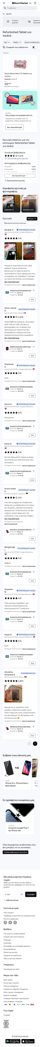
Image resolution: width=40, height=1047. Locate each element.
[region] (20, 204)
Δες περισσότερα (11, 282)
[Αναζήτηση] (5, 8)
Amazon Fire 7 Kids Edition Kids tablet (21, 387)
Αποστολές (7, 943)
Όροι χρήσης (8, 980)
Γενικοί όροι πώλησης (11, 983)
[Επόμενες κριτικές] (35, 743)
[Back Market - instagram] (5, 922)
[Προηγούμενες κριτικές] (29, 743)
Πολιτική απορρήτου (11, 986)
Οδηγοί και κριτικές (11, 952)
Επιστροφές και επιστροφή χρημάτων (17, 946)
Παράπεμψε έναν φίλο (11, 969)
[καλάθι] (35, 3)
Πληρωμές (7, 940)
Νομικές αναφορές (10, 995)
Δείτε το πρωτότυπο (28, 285)
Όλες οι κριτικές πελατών (13, 958)
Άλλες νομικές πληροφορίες (14, 992)
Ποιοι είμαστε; (9, 913)
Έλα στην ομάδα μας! (11, 919)
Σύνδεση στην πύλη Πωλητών (14, 937)
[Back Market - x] (15, 922)
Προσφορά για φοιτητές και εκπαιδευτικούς (19, 916)
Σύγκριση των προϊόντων (12, 955)
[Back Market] (20, 3)
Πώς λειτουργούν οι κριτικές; (16, 180)
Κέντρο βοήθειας (10, 949)
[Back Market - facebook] (10, 922)
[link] (14, 127)
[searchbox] (21, 8)
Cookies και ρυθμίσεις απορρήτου (16, 989)
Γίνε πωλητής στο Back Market (14, 934)
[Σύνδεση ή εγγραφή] (30, 3)
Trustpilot (7, 1015)
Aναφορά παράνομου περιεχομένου (16, 998)
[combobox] (7, 42)
